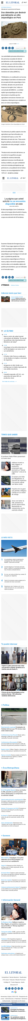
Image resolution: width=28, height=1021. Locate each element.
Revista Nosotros (14, 977)
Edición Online (15, 285)
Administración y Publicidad (13, 998)
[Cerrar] (24, 51)
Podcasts (12, 980)
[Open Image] (4, 24)
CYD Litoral (6, 980)
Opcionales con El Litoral (18, 1001)
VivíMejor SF (7, 982)
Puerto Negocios (15, 982)
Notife (22, 982)
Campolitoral (5, 977)
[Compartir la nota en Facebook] (3, 48)
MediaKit (14, 1003)
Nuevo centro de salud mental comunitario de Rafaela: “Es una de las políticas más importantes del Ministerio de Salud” (15, 338)
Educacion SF (14, 984)
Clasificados (23, 977)
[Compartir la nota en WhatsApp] (9, 48)
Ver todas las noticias (8, 381)
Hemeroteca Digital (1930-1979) (9, 996)
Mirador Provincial (20, 980)
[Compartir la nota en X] (6, 48)
